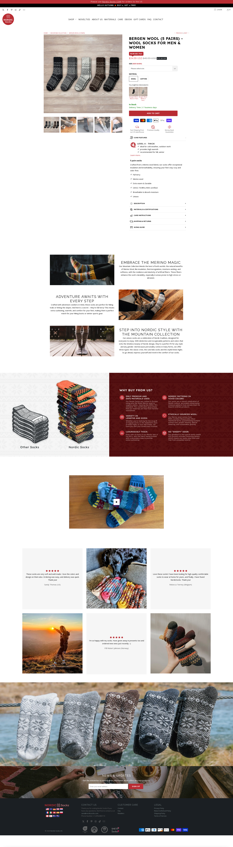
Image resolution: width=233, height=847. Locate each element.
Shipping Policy (159, 813)
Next (186, 33)
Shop (71, 19)
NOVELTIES (84, 19)
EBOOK (128, 19)
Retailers (121, 813)
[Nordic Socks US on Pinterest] (11, 10)
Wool (133, 79)
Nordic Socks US (56, 831)
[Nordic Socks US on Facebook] (7, 10)
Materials (110, 19)
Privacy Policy (159, 808)
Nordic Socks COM (111, 2)
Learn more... (135, 155)
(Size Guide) (137, 64)
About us (97, 19)
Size (135, 64)
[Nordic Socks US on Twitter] (3, 10)
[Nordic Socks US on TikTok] (20, 10)
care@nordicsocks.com (89, 813)
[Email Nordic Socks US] (24, 10)
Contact (158, 19)
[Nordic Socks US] (8, 19)
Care (120, 19)
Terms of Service (160, 816)
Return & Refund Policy (162, 811)
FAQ (149, 19)
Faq (119, 811)
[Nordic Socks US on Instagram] (15, 10)
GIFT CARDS (140, 19)
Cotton (143, 79)
